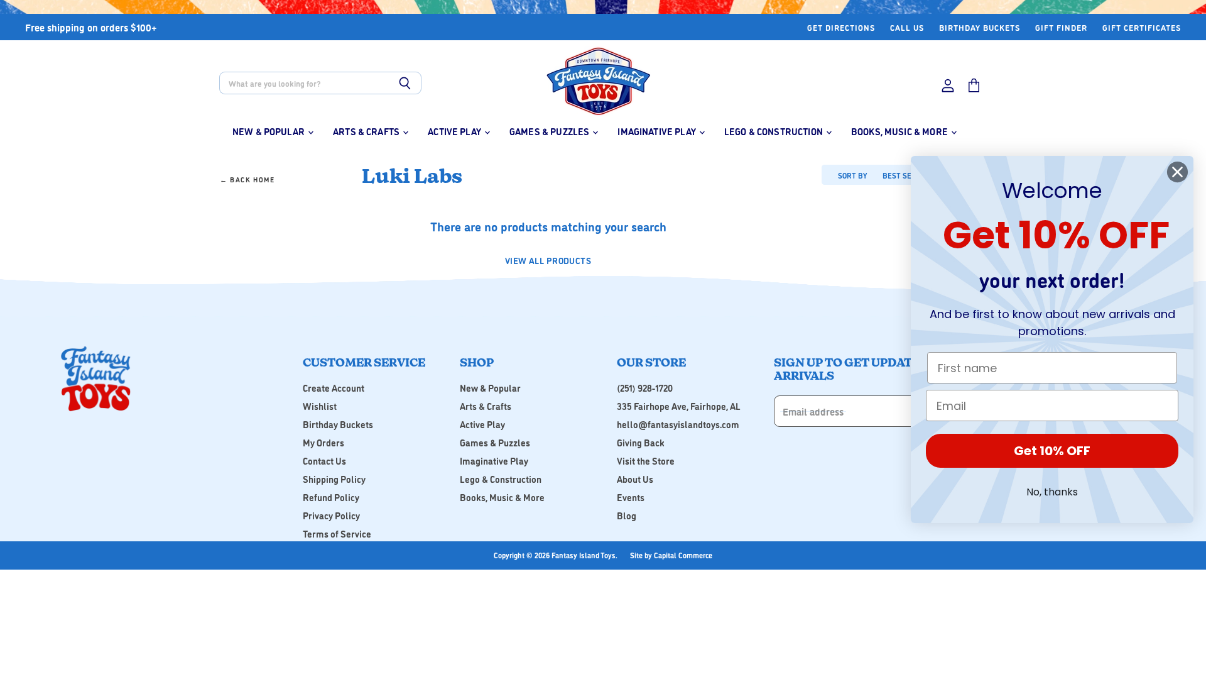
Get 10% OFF (1052, 451)
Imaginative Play (657, 131)
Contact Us (324, 460)
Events (630, 497)
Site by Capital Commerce (671, 554)
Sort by (852, 175)
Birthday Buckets (979, 27)
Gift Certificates (1141, 27)
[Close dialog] (1177, 172)
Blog (626, 515)
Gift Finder (1061, 27)
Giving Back (641, 442)
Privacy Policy (331, 515)
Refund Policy (331, 497)
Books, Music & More (900, 131)
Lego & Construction (774, 131)
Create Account (333, 387)
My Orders (323, 442)
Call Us (907, 27)
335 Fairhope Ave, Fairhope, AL (679, 405)
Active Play (455, 131)
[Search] (404, 83)
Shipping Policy (334, 478)
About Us (635, 478)
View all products (548, 260)
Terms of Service (337, 533)
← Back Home (247, 180)
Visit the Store (646, 460)
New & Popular (269, 131)
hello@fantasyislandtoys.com (678, 424)
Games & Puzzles (550, 131)
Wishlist (320, 405)
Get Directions (841, 27)
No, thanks (1052, 492)
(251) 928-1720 (645, 387)
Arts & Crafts (367, 131)
